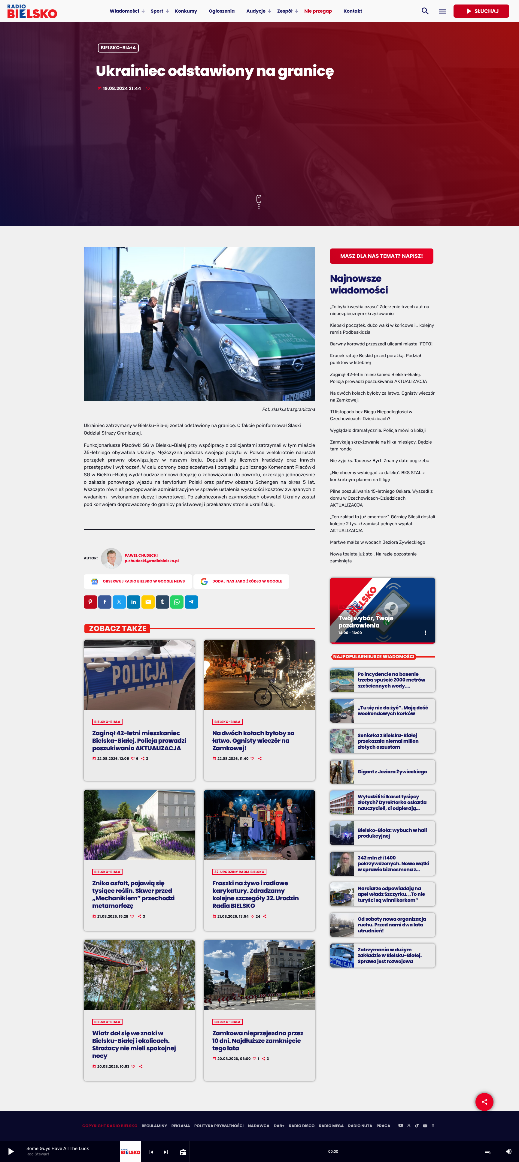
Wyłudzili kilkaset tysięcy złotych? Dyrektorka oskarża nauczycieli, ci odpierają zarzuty (392, 805)
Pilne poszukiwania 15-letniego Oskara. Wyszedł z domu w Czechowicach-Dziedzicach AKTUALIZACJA (381, 498)
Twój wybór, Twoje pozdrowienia (365, 622)
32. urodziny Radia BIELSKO (239, 871)
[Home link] (32, 11)
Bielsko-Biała (118, 48)
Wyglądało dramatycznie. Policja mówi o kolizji (378, 430)
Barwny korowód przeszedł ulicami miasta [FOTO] (381, 344)
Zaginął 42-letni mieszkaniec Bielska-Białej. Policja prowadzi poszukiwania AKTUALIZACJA (139, 740)
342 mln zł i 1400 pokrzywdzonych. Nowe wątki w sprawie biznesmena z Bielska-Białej (393, 866)
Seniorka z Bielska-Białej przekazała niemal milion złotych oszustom (388, 741)
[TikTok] (416, 1126)
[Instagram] (425, 1126)
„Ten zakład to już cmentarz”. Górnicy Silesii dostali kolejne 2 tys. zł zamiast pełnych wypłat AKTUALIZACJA (382, 523)
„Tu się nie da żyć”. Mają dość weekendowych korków (393, 710)
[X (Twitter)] (408, 1126)
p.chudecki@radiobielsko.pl (152, 561)
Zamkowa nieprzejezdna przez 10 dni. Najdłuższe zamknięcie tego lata (257, 1040)
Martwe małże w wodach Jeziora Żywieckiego (377, 542)
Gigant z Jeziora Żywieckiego (392, 771)
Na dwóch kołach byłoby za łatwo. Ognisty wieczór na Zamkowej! (253, 740)
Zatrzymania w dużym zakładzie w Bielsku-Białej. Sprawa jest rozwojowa (390, 955)
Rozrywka (350, 606)
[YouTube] (400, 1126)
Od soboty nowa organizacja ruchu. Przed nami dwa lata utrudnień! (392, 925)
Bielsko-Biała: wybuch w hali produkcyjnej (392, 833)
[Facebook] (433, 1126)
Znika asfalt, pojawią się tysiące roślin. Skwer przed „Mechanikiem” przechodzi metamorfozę (133, 894)
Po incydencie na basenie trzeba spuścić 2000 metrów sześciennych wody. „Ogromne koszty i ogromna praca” (392, 686)
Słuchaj (481, 11)
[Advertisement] (259, 144)
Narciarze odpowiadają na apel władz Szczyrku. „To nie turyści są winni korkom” (391, 894)
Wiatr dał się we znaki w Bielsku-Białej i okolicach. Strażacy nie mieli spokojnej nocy (134, 1044)
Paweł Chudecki (141, 555)
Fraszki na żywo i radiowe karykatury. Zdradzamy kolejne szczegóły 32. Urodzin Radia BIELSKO (255, 894)
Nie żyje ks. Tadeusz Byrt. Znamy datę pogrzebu (379, 460)
